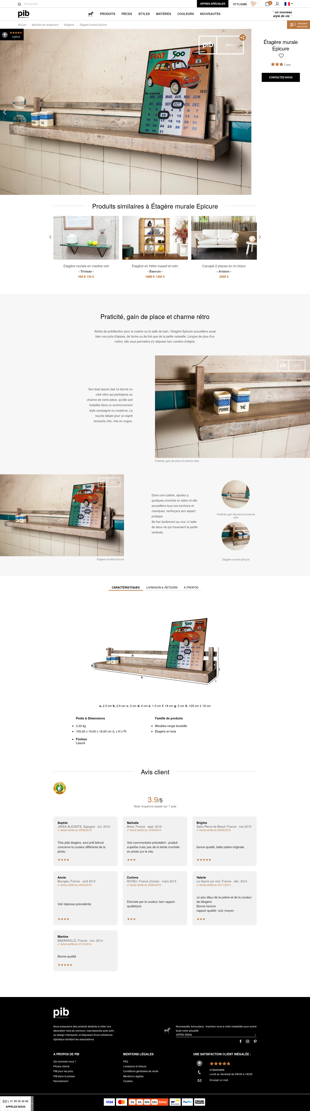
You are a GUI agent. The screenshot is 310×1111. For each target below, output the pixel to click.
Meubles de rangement (45, 24)
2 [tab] (19, 121)
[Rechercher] (19, 4)
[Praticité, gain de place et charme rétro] (236, 494)
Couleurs (185, 14)
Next (246, 112)
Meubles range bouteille (171, 726)
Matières (163, 14)
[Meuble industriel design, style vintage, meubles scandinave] (27, 14)
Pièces (126, 14)
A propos (191, 587)
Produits (107, 14)
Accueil (22, 24)
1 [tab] (19, 103)
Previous (4, 112)
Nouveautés (210, 14)
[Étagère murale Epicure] (236, 536)
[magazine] (91, 13)
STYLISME (240, 4)
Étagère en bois (165, 731)
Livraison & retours (162, 587)
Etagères (69, 24)
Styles (144, 14)
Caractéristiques (126, 587)
